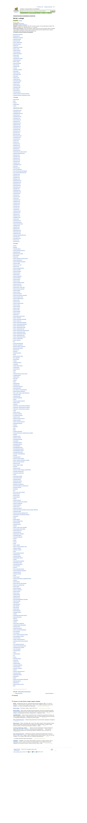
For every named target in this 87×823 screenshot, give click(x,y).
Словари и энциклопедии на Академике (29, 8)
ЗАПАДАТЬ (15, 740)
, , (19, 287)
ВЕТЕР (14, 703)
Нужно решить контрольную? (24, 691)
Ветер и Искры (16, 710)
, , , (21, 460)
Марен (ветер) (16, 723)
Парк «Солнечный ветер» (18, 719)
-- (17, 69)
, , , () (21, 392)
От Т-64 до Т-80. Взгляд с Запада (20, 727)
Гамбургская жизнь (18, 693)
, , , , (25, 509)
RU (53, 6)
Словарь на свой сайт (48, 6)
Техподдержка (29, 749)
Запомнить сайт (40, 6)
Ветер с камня (16, 708)
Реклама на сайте (34, 749)
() (17, 53)
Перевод (20, 20)
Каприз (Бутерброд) (49, 693)
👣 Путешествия (16, 750)
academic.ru (16, 12)
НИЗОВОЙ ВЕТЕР (16, 715)
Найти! (52, 11)
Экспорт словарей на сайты (17, 751)
